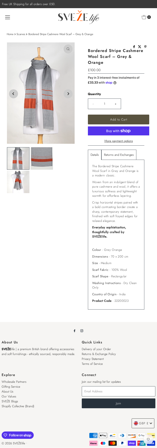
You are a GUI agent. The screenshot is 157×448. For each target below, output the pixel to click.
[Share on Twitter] (140, 47)
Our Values (9, 396)
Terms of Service (92, 364)
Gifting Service (11, 386)
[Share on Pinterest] (145, 47)
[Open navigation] (7, 17)
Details (95, 155)
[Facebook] (74, 330)
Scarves (21, 34)
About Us (7, 391)
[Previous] (13, 93)
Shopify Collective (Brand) (18, 406)
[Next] (68, 93)
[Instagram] (81, 330)
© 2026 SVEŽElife (13, 443)
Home (10, 34)
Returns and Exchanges (119, 155)
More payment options (118, 141)
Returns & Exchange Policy (99, 354)
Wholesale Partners (14, 381)
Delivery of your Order (96, 349)
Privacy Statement (93, 359)
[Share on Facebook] (134, 47)
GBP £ (144, 423)
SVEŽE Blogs (10, 401)
